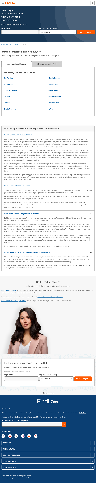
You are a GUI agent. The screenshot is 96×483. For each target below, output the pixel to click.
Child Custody (9, 84)
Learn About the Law (8, 290)
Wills (51, 109)
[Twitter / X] (16, 436)
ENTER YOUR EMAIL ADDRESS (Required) (15, 421)
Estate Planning (10, 109)
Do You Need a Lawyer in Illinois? (18, 135)
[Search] (92, 3)
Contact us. (82, 413)
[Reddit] (29, 436)
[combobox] (20, 32)
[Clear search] (71, 378)
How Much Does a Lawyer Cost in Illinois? (21, 213)
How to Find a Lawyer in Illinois (17, 186)
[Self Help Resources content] (92, 455)
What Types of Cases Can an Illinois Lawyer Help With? (27, 252)
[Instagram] (23, 436)
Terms (4, 478)
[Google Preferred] (36, 436)
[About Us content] (92, 443)
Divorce (7, 97)
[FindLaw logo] (10, 3)
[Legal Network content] (92, 467)
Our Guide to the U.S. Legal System (13, 301)
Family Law (53, 84)
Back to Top (49, 393)
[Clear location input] (74, 32)
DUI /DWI (7, 103)
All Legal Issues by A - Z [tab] (46, 64)
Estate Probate (54, 78)
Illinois (16, 44)
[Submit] (64, 424)
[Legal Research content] (92, 461)
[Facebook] (3, 436)
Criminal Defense (10, 90)
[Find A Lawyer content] (92, 449)
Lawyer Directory (6, 44)
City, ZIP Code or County (48, 28)
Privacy (11, 478)
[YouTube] (10, 436)
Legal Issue (5, 28)
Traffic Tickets (54, 103)
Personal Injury (55, 97)
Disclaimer (19, 478)
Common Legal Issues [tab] (16, 64)
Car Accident (8, 78)
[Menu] (2, 3)
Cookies (28, 478)
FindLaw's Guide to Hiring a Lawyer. (50, 297)
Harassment (53, 90)
